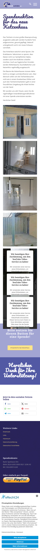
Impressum (6, 439)
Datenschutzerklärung (10, 442)
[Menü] (34, 4)
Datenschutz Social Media (11, 445)
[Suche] (29, 4)
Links (4, 435)
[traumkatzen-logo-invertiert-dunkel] (16, 4)
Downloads (6, 432)
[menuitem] (29, 4)
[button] (11, 404)
